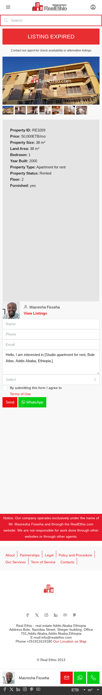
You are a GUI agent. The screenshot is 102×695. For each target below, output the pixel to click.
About (10, 555)
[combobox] (51, 379)
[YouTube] (65, 615)
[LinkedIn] (55, 615)
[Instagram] (46, 615)
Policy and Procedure (75, 555)
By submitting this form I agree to (36, 391)
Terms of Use (20, 394)
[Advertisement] (51, 243)
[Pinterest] (74, 615)
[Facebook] (27, 615)
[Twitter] (37, 615)
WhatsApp (34, 402)
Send (10, 402)
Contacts (67, 562)
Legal (49, 555)
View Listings (35, 313)
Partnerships (30, 555)
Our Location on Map (69, 641)
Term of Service (43, 562)
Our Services (15, 562)
